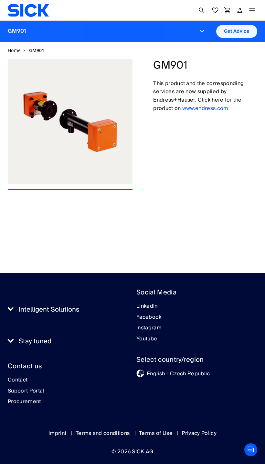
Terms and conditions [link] (103, 433)
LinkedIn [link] (147, 306)
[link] (28, 10)
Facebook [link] (149, 317)
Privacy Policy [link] (199, 433)
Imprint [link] (58, 433)
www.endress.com (205, 108)
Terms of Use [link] (156, 433)
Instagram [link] (149, 328)
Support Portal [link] (26, 391)
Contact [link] (17, 380)
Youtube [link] (146, 339)
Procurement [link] (24, 402)
